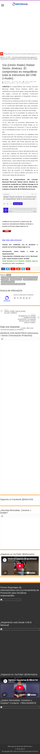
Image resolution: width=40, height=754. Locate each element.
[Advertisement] (20, 27)
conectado (3, 329)
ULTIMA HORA (32, 81)
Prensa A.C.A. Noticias (30, 279)
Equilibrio (5, 279)
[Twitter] (18, 749)
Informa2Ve (7, 81)
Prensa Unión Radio (8, 281)
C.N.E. (8, 275)
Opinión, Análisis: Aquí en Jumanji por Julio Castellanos (14, 311)
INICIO (2, 57)
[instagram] (24, 749)
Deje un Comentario (9, 83)
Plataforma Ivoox (16, 279)
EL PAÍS (8, 57)
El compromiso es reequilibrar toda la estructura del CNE (19, 277)
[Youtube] (22, 749)
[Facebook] (16, 749)
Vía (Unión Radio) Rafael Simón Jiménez (13, 284)
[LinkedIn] (20, 749)
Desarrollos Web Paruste (24, 746)
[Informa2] (20, 3)
